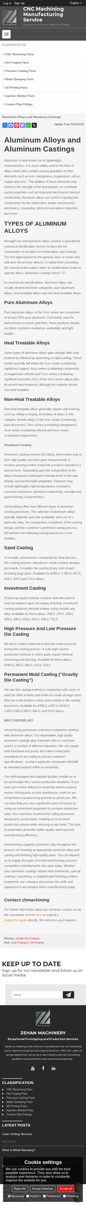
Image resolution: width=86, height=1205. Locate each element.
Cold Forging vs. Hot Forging (27, 942)
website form (33, 915)
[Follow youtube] (32, 1068)
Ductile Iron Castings (27, 938)
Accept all (66, 1188)
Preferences (53, 1196)
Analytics (35, 1196)
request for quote (15, 920)
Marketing (72, 1196)
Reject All (20, 1188)
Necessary (17, 1196)
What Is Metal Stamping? (18, 1150)
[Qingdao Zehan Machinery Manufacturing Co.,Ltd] (9, 17)
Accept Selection (42, 1188)
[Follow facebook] (43, 1068)
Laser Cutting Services (17, 1134)
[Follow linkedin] (53, 1068)
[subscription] (68, 994)
